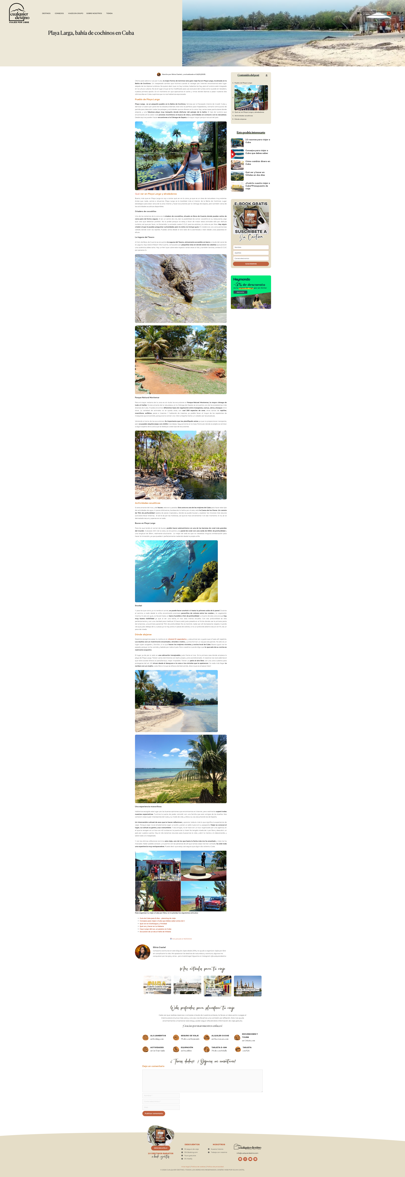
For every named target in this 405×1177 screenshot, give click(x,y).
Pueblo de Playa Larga (243, 83)
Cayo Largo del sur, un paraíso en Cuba (155, 929)
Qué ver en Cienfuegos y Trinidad (153, 924)
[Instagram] (398, 13)
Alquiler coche (220, 1036)
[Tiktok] (402, 13)
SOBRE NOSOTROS (94, 13)
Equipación (187, 1047)
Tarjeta (247, 1047)
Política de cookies (198, 1167)
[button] (266, 75)
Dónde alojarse (240, 119)
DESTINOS (46, 13)
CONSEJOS (59, 13)
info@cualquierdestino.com (247, 1153)
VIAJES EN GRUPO (75, 13)
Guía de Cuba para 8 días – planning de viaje (158, 918)
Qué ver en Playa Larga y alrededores (249, 112)
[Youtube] (394, 13)
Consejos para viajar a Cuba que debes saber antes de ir (162, 921)
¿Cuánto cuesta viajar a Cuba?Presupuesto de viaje (257, 186)
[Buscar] (389, 13)
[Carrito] (358, 13)
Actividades (157, 1047)
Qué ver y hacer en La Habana (152, 926)
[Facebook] (240, 1159)
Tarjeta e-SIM (219, 1047)
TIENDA (109, 13)
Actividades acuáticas (244, 116)
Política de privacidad (215, 1167)
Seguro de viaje (190, 1036)
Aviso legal (185, 1167)
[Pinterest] (255, 1159)
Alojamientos (158, 1036)
